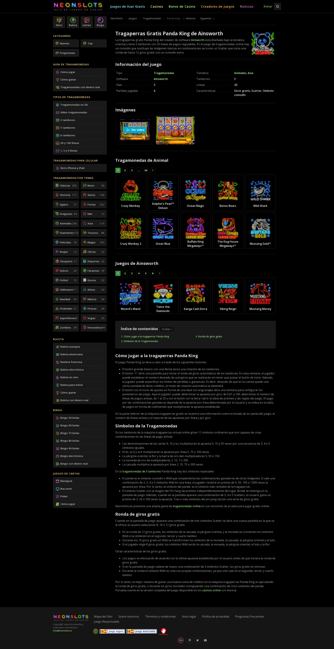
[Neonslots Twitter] (197, 642)
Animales (240, 73)
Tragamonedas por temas (73, 178)
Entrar (268, 6)
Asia (250, 73)
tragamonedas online (187, 506)
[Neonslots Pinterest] (190, 642)
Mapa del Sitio (103, 616)
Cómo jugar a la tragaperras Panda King (147, 336)
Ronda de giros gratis (210, 336)
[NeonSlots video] (205, 642)
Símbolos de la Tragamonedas (141, 341)
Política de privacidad (215, 616)
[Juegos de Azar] (81, 6)
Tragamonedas (164, 73)
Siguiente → (207, 18)
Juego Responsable (106, 621)
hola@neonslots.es (62, 630)
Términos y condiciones (160, 616)
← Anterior (189, 18)
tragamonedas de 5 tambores (141, 471)
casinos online (211, 590)
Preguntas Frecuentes (249, 616)
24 (145, 170)
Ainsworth (197, 40)
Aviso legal (189, 616)
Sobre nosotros (128, 616)
